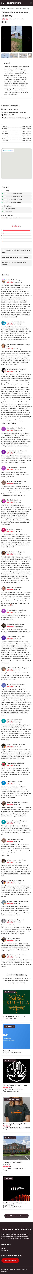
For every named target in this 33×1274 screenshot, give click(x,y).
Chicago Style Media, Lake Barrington (15, 1085)
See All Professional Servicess (16, 1216)
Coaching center (9, 1026)
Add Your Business (11, 1260)
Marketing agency (10, 992)
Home (3, 8)
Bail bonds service (19, 19)
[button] (29, 39)
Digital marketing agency (12, 1099)
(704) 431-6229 (9, 115)
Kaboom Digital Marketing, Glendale (15, 1124)
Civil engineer (8, 1178)
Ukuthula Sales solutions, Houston (14, 1016)
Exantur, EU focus (8, 1051)
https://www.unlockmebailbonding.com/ (17, 118)
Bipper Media (25, 1238)
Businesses (10, 8)
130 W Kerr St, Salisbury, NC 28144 (15, 112)
